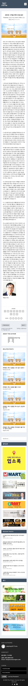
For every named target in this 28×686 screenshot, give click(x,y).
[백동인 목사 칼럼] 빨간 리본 (12, 387)
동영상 (10, 568)
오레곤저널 (11, 17)
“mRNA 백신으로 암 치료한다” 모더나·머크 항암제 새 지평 (14, 573)
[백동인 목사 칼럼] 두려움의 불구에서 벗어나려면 (14, 427)
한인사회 (11, 561)
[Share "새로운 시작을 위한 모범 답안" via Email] (14, 314)
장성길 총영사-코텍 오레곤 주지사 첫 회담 (13, 560)
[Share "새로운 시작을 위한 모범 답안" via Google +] (11, 311)
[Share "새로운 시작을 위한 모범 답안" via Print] (17, 314)
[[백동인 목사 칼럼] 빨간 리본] (14, 378)
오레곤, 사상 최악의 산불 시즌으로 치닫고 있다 (14, 548)
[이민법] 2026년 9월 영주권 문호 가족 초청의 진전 (13, 536)
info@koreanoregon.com (13, 659)
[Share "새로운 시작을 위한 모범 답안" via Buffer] (23, 311)
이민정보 (11, 538)
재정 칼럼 (11, 544)
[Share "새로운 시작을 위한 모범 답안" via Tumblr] (14, 311)
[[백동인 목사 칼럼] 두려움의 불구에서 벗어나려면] (14, 418)
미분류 (10, 550)
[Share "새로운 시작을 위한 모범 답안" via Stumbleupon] (11, 314)
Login (4, 676)
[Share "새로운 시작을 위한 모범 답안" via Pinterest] (17, 311)
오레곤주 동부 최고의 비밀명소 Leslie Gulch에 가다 (13, 566)
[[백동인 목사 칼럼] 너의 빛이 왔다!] (14, 359)
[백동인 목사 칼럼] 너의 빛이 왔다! (13, 368)
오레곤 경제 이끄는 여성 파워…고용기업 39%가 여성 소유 (13, 554)
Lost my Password (13, 676)
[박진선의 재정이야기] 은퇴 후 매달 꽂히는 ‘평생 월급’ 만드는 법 (14, 542)
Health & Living (12, 575)
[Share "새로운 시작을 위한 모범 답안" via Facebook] (5, 311)
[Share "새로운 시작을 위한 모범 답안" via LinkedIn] (20, 311)
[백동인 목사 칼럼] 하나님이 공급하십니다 (14, 407)
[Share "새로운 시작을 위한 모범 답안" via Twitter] (8, 311)
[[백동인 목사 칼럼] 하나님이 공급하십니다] (14, 397)
